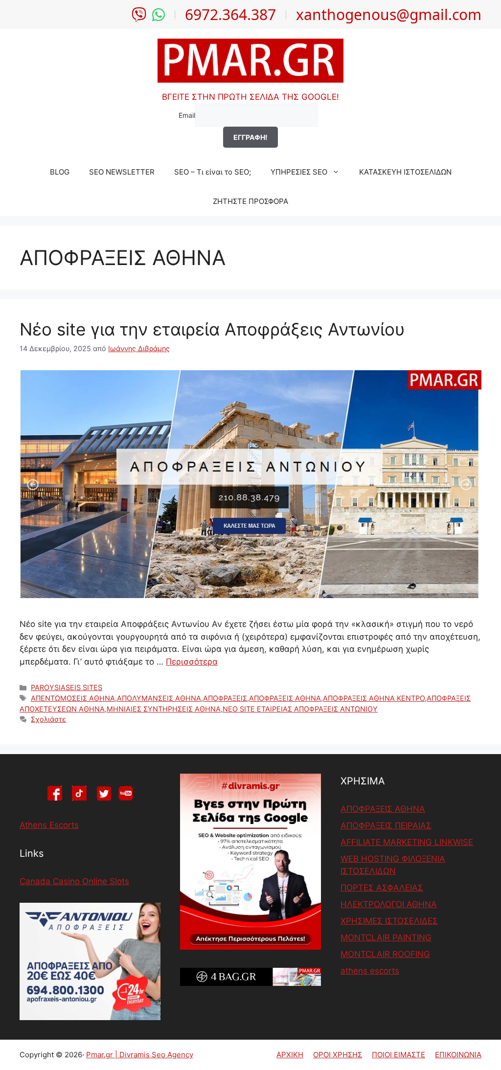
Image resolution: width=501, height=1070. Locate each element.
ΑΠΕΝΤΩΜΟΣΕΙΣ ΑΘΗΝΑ (73, 698)
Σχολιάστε (48, 719)
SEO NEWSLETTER (122, 172)
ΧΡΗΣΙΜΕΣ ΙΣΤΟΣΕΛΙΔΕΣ (389, 921)
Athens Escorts (49, 825)
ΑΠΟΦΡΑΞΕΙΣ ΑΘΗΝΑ (285, 698)
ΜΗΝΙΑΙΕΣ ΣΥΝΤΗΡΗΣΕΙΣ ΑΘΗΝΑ (164, 709)
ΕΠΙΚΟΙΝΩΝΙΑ (458, 1054)
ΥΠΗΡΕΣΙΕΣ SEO (299, 172)
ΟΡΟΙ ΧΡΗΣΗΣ (337, 1054)
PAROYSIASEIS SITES (66, 687)
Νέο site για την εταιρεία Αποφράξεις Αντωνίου (212, 329)
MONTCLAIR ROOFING (385, 954)
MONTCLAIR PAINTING (386, 937)
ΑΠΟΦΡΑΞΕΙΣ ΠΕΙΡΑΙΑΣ (386, 825)
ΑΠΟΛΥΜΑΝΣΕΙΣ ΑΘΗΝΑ (159, 698)
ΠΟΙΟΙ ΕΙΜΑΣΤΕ (398, 1054)
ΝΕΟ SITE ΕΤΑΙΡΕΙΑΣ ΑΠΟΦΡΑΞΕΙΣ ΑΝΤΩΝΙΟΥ (300, 709)
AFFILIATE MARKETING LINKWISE (407, 842)
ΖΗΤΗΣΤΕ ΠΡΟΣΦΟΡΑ (250, 201)
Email (187, 115)
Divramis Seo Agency (156, 1054)
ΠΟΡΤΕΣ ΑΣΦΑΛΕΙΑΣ (382, 887)
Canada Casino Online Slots (74, 881)
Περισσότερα (192, 662)
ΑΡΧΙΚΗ (289, 1054)
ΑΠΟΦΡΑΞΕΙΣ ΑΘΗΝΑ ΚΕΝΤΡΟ (374, 698)
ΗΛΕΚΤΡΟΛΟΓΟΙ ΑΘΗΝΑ (389, 904)
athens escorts (370, 971)
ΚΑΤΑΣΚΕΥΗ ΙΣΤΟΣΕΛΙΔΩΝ (405, 172)
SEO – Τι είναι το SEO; (212, 172)
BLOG (59, 172)
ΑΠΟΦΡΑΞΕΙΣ (225, 698)
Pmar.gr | (102, 1054)
